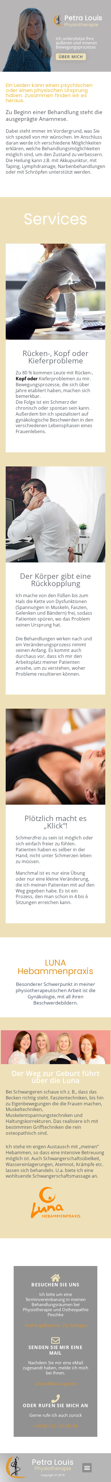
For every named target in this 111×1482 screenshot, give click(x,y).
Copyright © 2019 (53, 1475)
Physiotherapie (81, 24)
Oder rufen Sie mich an (55, 1405)
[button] (87, 1467)
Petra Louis (83, 18)
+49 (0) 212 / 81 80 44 (56, 1426)
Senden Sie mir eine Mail (55, 1350)
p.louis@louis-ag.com (56, 1383)
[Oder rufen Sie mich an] (55, 1398)
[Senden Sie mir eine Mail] (55, 1340)
